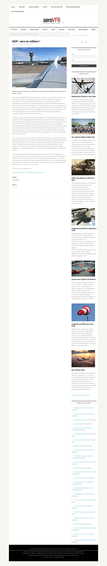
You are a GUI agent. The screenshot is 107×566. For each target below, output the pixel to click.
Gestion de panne (79, 446)
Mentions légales (59, 557)
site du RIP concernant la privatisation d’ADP (31, 172)
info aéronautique (41, 551)
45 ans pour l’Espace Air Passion (84, 279)
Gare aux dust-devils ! (80, 478)
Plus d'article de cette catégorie (81, 395)
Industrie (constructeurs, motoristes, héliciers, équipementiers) (67, 551)
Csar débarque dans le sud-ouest (83, 450)
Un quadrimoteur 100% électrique (83, 494)
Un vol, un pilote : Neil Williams (82, 440)
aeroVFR (53, 20)
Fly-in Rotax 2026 (78, 370)
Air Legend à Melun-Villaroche (83, 137)
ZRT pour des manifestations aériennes (85, 528)
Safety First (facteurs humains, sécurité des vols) (66, 555)
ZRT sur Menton (78, 468)
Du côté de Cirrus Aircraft (81, 420)
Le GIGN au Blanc (79, 424)
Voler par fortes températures (82, 512)
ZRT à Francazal (78, 524)
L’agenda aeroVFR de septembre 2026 (85, 472)
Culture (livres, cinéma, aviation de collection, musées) (70, 553)
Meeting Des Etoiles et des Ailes (84, 96)
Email (73, 59)
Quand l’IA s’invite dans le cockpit (83, 518)
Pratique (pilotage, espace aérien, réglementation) (41, 555)
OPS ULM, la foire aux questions (83, 506)
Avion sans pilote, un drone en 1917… (84, 462)
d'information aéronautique (39, 548)
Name (73, 54)
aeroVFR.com (49, 548)
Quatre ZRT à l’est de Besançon (83, 414)
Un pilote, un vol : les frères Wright (83, 534)
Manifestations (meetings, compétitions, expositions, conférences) (39, 553)
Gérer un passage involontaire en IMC (84, 540)
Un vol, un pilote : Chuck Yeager (83, 500)
